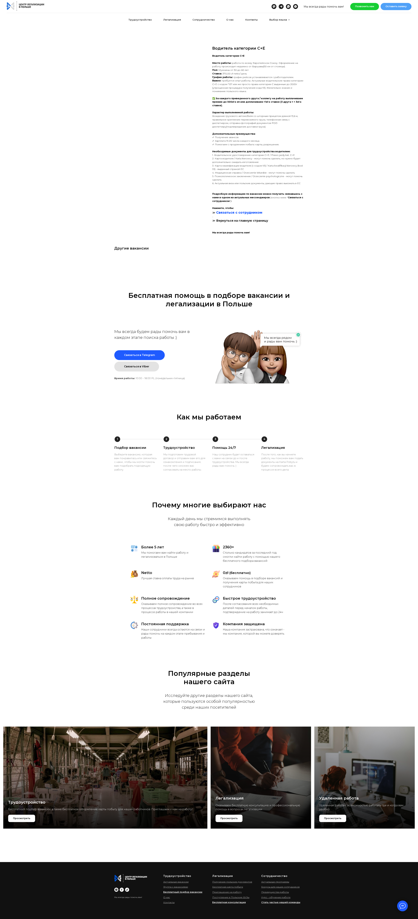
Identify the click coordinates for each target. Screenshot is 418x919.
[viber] (274, 6)
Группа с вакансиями (175, 886)
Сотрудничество (204, 19)
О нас (230, 19)
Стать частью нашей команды (280, 902)
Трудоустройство (140, 19)
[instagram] (116, 890)
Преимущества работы (275, 892)
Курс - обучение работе (275, 897)
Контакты (251, 19)
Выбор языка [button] (278, 19)
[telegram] (281, 6)
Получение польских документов (232, 881)
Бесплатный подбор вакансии (182, 892)
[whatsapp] (288, 6)
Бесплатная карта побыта (227, 886)
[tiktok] (127, 890)
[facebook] (122, 890)
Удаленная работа (339, 798)
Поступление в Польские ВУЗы (230, 897)
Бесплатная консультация (229, 902)
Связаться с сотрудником (239, 212)
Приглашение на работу (227, 892)
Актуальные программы (275, 881)
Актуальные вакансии (176, 881)
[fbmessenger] (295, 6)
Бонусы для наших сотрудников (280, 886)
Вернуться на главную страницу (242, 220)
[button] (396, 6)
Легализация (172, 19)
